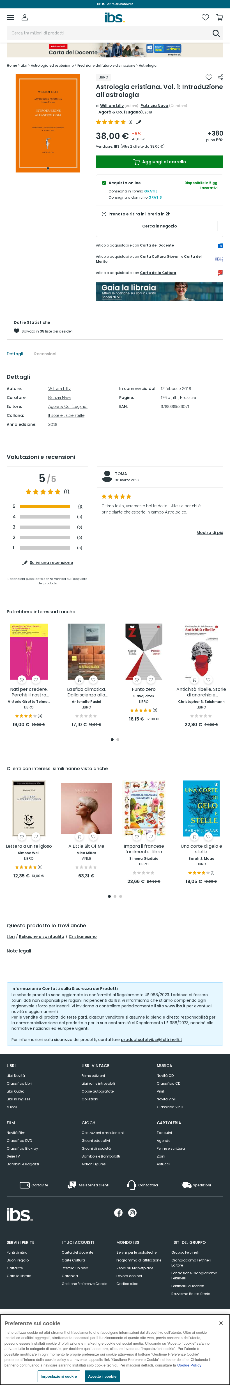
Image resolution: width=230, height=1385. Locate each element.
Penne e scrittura (171, 1148)
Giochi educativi (96, 1140)
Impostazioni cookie (59, 1376)
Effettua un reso (75, 1268)
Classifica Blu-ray (22, 1148)
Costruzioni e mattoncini (103, 1132)
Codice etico (127, 1283)
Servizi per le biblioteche (136, 1252)
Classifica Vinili (170, 1107)
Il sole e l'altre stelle (66, 415)
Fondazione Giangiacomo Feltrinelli (194, 1276)
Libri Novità (16, 1075)
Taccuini (164, 1132)
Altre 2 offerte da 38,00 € (142, 146)
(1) (67, 492)
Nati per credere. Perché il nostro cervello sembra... (28, 692)
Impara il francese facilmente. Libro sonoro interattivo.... (143, 849)
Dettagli (15, 354)
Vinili (161, 1091)
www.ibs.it (175, 1006)
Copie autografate (98, 1091)
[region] (115, 1349)
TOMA (121, 474)
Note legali (19, 951)
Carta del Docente (157, 245)
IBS (116, 146)
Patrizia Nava (154, 105)
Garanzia (70, 1276)
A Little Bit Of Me (86, 846)
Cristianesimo (83, 936)
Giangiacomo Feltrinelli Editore (191, 1263)
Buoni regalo (18, 1260)
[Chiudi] (221, 1323)
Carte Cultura (73, 1260)
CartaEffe (15, 1268)
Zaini (161, 1156)
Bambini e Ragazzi (23, 1164)
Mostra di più (210, 532)
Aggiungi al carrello (163, 162)
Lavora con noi (129, 1276)
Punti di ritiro (17, 1252)
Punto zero (144, 689)
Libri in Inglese (18, 1099)
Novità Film (16, 1132)
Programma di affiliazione (138, 1260)
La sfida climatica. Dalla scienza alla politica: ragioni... (86, 692)
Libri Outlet (15, 1091)
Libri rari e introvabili (98, 1083)
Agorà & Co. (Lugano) (120, 112)
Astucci (163, 1164)
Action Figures (94, 1164)
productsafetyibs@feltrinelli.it (151, 1039)
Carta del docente (77, 1252)
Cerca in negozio (159, 226)
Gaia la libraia (19, 1276)
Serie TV (13, 1156)
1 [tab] (48, 168)
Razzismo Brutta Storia (190, 1293)
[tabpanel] (48, 123)
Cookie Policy (189, 1365)
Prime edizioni (93, 1075)
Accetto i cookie (102, 1376)
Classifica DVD (19, 1140)
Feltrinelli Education (187, 1286)
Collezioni (90, 1099)
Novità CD (165, 1075)
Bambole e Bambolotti (101, 1156)
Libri (11, 936)
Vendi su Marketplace (134, 1268)
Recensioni (45, 354)
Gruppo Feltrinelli (185, 1252)
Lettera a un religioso (29, 846)
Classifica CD (168, 1083)
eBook (12, 1107)
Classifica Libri (19, 1083)
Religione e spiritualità (41, 936)
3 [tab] (120, 897)
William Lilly (112, 105)
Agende (163, 1140)
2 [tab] (118, 740)
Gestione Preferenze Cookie (84, 1283)
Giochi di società (96, 1148)
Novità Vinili (166, 1099)
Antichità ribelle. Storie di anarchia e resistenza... (201, 692)
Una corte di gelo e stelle (201, 849)
